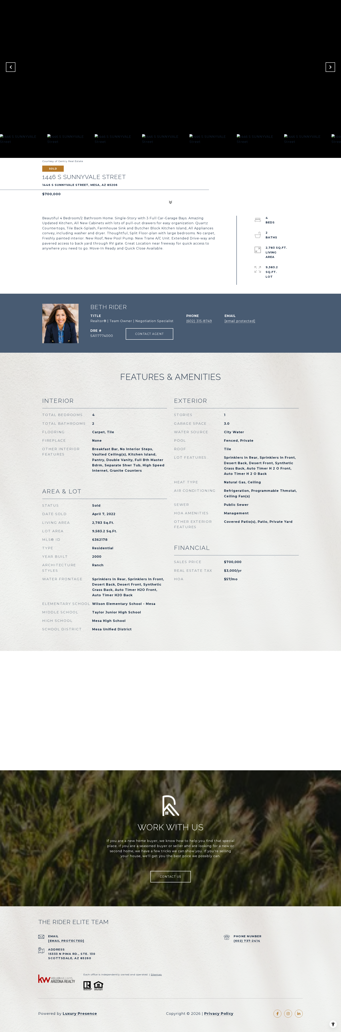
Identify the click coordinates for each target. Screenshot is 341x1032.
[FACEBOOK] (277, 1014)
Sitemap (156, 974)
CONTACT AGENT (149, 334)
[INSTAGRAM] (288, 1014)
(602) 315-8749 (199, 321)
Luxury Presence (80, 1013)
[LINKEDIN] (299, 1014)
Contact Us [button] (170, 876)
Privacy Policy (218, 1013)
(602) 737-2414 (247, 941)
